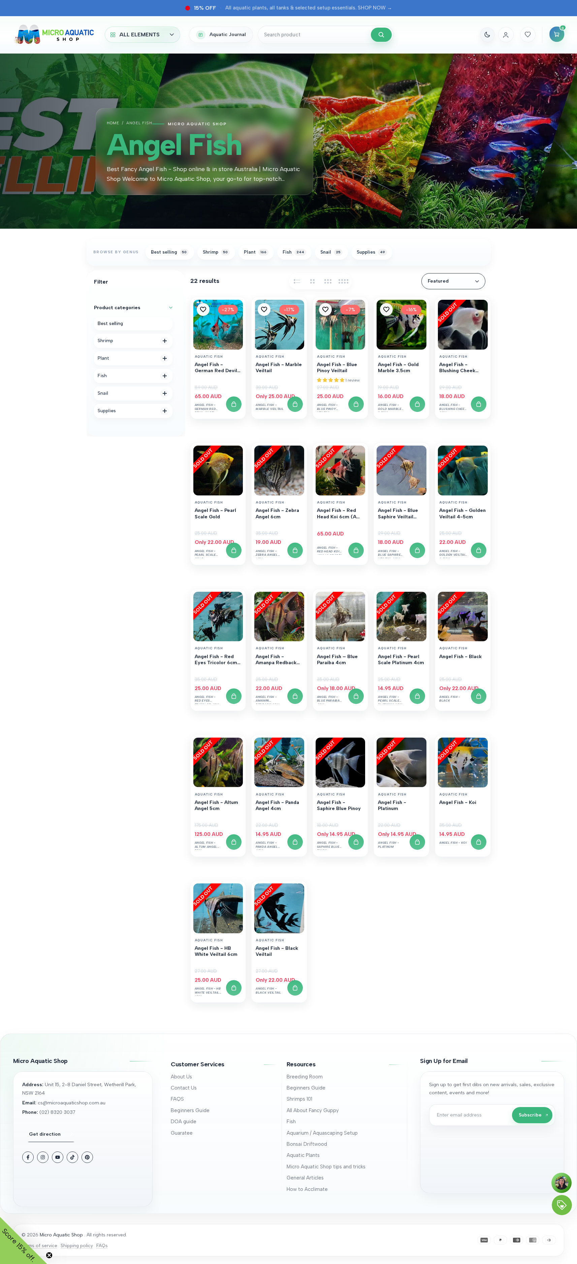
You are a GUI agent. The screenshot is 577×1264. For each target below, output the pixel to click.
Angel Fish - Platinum (392, 805)
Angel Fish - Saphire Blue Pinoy (339, 805)
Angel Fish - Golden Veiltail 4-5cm (462, 513)
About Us (181, 1077)
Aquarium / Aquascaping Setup (322, 1133)
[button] (203, 309)
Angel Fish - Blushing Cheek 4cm (457, 368)
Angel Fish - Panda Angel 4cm (277, 805)
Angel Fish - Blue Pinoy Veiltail (337, 368)
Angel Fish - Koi (457, 802)
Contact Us (184, 1088)
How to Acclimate (307, 1189)
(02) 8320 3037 (57, 1112)
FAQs (102, 1245)
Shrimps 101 (299, 1099)
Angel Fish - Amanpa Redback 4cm (276, 660)
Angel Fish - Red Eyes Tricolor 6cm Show (216, 660)
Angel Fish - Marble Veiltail (279, 368)
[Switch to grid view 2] (312, 281)
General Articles (305, 1178)
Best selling (110, 323)
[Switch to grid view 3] (328, 281)
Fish (291, 1122)
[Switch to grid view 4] (343, 281)
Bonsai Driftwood (307, 1144)
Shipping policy (77, 1245)
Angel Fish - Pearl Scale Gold (215, 513)
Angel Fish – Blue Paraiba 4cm (337, 660)
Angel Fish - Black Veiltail (277, 951)
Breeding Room (305, 1077)
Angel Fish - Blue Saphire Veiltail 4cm (398, 514)
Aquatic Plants (303, 1155)
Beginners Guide (190, 1110)
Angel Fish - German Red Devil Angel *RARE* (216, 368)
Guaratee (182, 1133)
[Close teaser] (49, 1255)
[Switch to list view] (297, 281)
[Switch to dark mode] (487, 34)
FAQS (177, 1099)
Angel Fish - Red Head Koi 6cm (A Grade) (336, 514)
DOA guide (183, 1122)
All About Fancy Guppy (313, 1110)
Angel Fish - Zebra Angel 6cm (277, 513)
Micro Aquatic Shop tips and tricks (326, 1167)
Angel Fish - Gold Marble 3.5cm (398, 368)
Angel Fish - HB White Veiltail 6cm (216, 951)
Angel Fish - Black (460, 656)
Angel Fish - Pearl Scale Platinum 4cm (401, 660)
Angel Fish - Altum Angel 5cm (216, 805)
